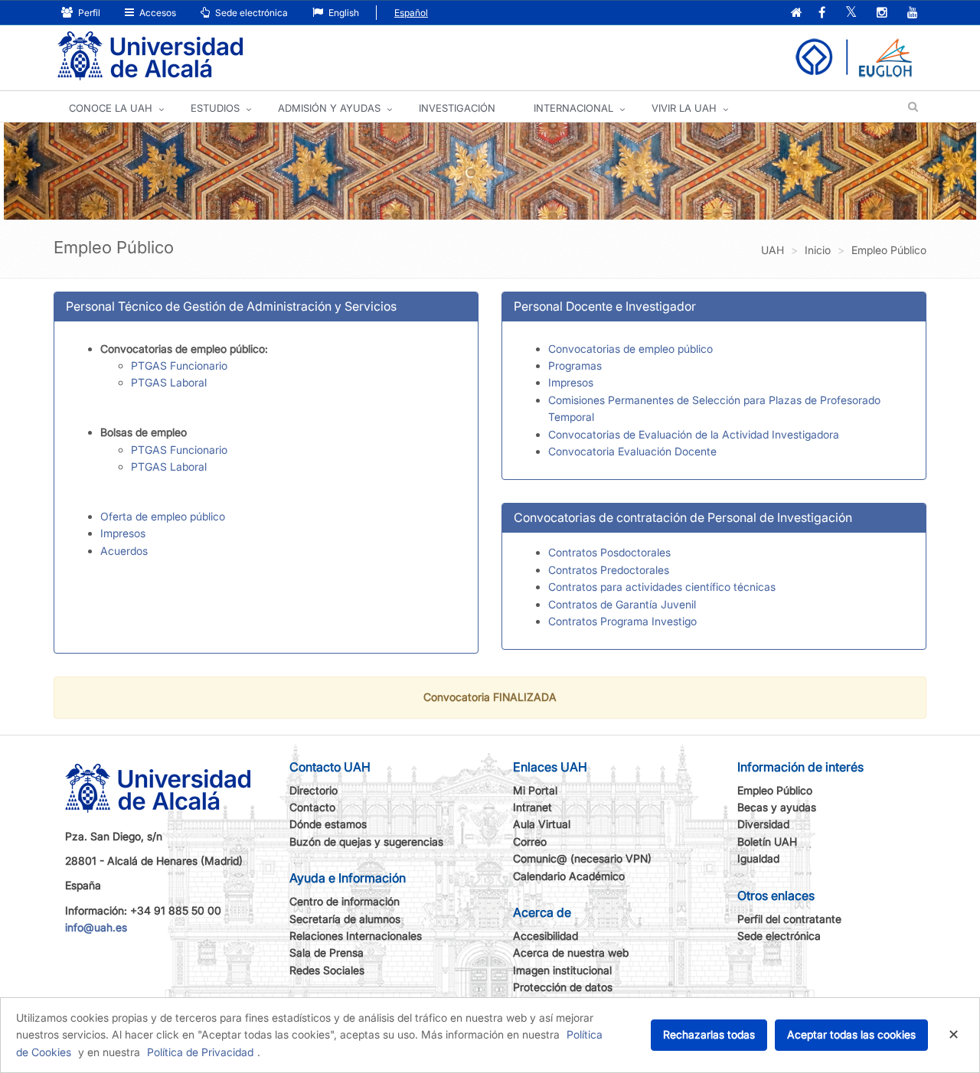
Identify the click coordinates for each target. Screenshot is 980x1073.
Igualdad (758, 858)
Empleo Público (774, 790)
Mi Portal (535, 790)
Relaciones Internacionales (355, 935)
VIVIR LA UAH (684, 108)
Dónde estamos (328, 823)
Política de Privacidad (200, 1051)
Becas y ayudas (776, 807)
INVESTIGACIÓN (457, 108)
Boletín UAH (767, 841)
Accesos (156, 12)
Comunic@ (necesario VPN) (582, 858)
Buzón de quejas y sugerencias (366, 841)
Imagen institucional (562, 970)
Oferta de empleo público (162, 516)
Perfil (88, 12)
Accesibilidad (545, 935)
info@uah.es (96, 927)
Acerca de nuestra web (571, 952)
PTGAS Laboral (169, 382)
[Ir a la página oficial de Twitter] (851, 13)
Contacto (312, 807)
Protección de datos (562, 986)
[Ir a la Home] (150, 56)
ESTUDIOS (215, 108)
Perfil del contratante (789, 918)
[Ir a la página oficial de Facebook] (821, 13)
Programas (575, 365)
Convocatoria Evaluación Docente (632, 451)
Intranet (532, 807)
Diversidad (763, 823)
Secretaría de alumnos (344, 918)
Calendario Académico (569, 875)
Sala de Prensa (326, 952)
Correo (530, 841)
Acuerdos (125, 550)
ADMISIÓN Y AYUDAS (329, 108)
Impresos (122, 533)
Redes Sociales (326, 970)
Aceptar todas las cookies (851, 1034)
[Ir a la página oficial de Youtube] (912, 13)
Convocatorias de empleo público (630, 348)
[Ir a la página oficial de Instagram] (882, 13)
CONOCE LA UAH (110, 108)
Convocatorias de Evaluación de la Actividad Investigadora (693, 434)
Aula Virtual (541, 823)
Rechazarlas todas (709, 1034)
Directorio (313, 790)
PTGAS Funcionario (179, 365)
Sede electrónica (250, 12)
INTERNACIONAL (573, 108)
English (342, 12)
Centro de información (344, 901)
